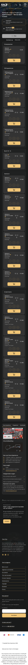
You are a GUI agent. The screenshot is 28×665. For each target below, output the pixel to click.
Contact (7, 521)
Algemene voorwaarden (7, 569)
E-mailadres (4, 607)
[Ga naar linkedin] (5, 555)
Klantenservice (5, 581)
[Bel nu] (16, 4)
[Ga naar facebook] (3, 555)
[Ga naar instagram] (8, 555)
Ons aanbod (5, 572)
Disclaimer (4, 586)
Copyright (4, 583)
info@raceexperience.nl (11, 470)
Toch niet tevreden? (6, 575)
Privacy (3, 589)
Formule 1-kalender (6, 578)
